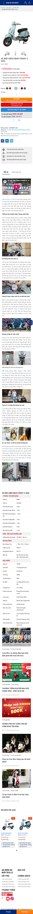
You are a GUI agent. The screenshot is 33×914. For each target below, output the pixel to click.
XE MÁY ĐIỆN (16, 7)
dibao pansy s (14, 135)
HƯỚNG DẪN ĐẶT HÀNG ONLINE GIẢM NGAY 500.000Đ (14, 725)
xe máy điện (7, 133)
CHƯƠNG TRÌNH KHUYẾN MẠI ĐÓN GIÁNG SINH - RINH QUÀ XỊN (15, 689)
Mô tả (6, 172)
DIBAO (6, 64)
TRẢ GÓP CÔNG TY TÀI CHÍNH (16, 110)
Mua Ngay (25, 912)
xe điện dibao (24, 133)
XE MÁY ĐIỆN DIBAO (20, 130)
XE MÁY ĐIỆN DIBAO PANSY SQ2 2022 (6, 834)
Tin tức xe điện (14, 790)
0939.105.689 (17, 114)
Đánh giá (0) (16, 172)
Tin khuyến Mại (6, 684)
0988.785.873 (16, 117)
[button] (16, 850)
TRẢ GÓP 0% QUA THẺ (16, 104)
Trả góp (8, 912)
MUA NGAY (16, 99)
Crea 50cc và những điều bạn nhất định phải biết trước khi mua (15, 654)
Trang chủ (2, 7)
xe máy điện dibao (15, 133)
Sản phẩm (9, 7)
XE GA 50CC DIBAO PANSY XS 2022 (23, 834)
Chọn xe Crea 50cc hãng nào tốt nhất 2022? (16, 760)
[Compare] (19, 120)
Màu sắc (3, 88)
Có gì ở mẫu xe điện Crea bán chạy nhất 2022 (15, 795)
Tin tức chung (5, 649)
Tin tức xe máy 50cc (15, 649)
